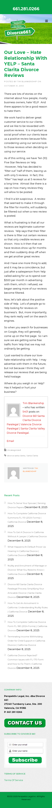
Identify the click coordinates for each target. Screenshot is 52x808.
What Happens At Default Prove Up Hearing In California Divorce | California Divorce (27, 551)
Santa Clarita (32, 455)
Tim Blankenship (27, 81)
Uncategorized (14, 450)
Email (10, 441)
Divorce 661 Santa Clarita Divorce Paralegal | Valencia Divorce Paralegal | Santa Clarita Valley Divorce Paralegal (26, 424)
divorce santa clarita (16, 455)
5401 (25, 411)
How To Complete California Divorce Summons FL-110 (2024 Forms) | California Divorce (27, 517)
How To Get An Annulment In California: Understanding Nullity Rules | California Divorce (28, 607)
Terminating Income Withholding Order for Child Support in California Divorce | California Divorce (26, 640)
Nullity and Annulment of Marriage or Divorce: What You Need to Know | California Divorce (27, 569)
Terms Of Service (13, 780)
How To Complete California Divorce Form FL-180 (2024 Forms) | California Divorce (27, 626)
